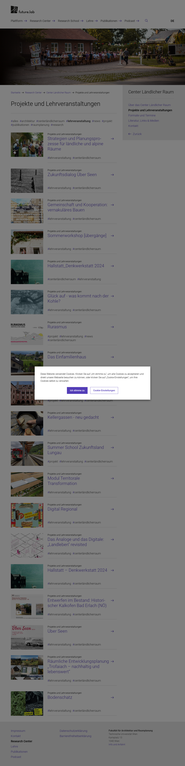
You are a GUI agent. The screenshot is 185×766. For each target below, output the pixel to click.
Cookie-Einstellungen (104, 390)
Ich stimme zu (77, 390)
